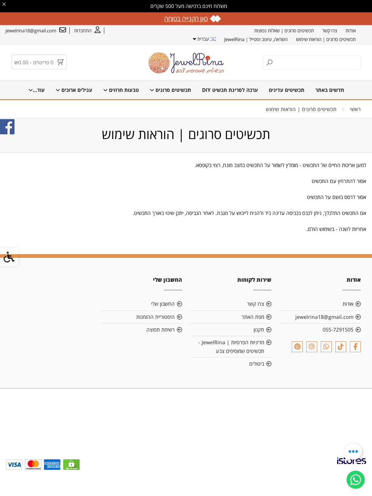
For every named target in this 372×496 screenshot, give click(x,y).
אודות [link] (350, 30)
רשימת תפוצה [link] (160, 329)
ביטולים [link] (256, 363)
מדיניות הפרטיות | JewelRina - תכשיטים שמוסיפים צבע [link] (231, 346)
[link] (356, 480)
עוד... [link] (39, 89)
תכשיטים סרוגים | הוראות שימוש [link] (326, 39)
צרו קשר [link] (329, 30)
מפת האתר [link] (253, 316)
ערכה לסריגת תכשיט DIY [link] (230, 89)
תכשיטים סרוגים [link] (172, 89)
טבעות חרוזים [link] (123, 89)
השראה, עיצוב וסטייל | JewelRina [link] (256, 39)
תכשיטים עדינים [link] (286, 89)
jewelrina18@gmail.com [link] (324, 316)
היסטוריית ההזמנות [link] (155, 316)
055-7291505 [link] (338, 329)
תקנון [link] (259, 329)
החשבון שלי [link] (163, 303)
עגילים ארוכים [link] (76, 89)
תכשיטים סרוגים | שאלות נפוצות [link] (284, 30)
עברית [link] (203, 39)
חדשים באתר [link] (329, 89)
